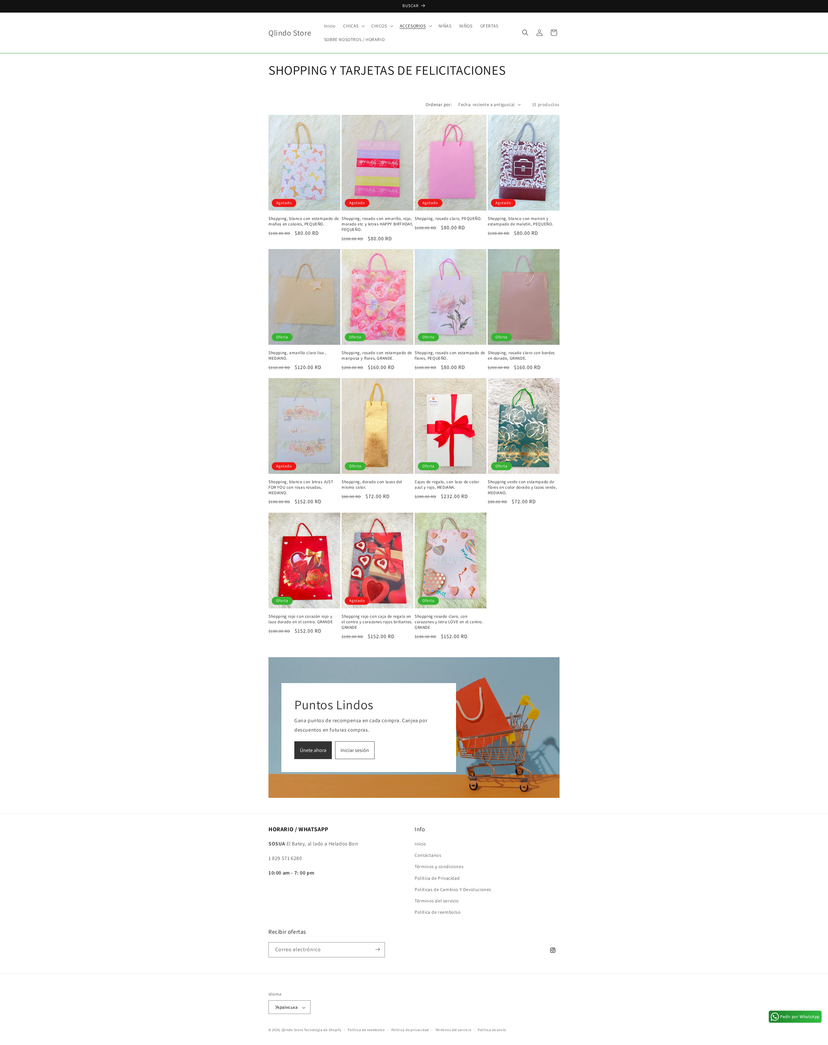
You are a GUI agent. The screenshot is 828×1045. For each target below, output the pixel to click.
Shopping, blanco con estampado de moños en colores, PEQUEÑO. (303, 221)
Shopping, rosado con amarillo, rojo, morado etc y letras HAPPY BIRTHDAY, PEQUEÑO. (377, 224)
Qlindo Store (292, 1030)
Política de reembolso (438, 912)
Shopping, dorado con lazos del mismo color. (372, 484)
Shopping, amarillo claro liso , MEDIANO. (297, 355)
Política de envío (492, 1030)
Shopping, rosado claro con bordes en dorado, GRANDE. (521, 355)
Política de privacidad (410, 1030)
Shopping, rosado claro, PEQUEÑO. (448, 218)
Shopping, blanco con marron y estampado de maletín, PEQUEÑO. (520, 221)
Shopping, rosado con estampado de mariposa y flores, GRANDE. (377, 355)
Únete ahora (313, 750)
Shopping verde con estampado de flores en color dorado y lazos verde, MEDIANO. (522, 487)
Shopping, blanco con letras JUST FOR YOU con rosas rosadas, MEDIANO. (300, 487)
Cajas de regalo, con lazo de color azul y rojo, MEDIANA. (447, 484)
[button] (353, 26)
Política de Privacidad (437, 878)
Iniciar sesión (355, 750)
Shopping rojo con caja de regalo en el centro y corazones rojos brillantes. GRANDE (377, 622)
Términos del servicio (437, 901)
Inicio (420, 844)
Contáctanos (428, 855)
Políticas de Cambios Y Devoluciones (453, 889)
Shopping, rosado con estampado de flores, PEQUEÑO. (450, 355)
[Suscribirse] (377, 949)
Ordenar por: (439, 104)
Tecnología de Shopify (323, 1030)
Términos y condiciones (439, 867)
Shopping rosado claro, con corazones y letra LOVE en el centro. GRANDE (449, 622)
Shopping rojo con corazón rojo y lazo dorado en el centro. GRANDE (300, 619)
